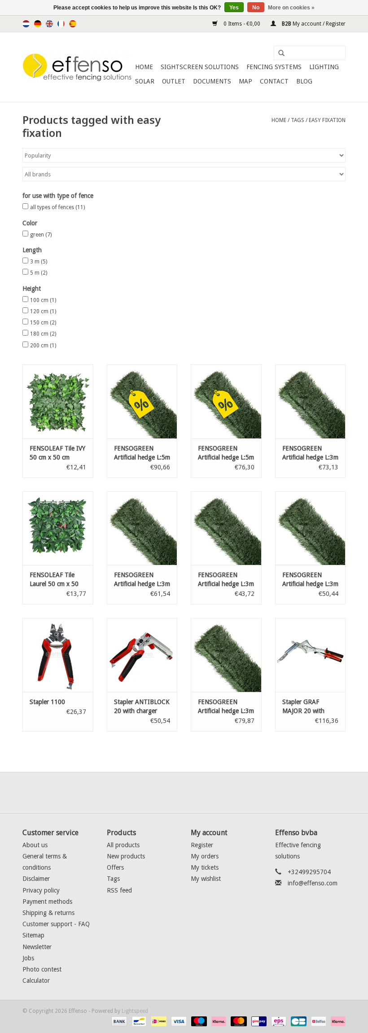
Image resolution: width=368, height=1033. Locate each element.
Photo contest (41, 969)
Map (245, 81)
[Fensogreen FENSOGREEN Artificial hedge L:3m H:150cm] (142, 528)
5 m (38, 273)
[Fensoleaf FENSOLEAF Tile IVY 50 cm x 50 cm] (57, 401)
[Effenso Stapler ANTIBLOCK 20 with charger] (142, 655)
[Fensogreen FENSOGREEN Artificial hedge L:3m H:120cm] (310, 528)
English (49, 23)
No (255, 7)
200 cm (43, 345)
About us (35, 845)
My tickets (205, 867)
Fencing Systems (274, 66)
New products (126, 856)
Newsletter (37, 946)
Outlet (173, 81)
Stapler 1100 (47, 701)
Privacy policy (41, 890)
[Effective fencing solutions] (77, 67)
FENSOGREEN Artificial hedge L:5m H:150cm (226, 453)
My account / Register (313, 24)
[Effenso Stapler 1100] (57, 655)
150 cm (43, 323)
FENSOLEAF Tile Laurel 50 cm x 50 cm (54, 579)
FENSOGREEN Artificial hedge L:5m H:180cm (142, 453)
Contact (274, 81)
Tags (297, 120)
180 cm (43, 334)
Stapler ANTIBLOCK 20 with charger (142, 706)
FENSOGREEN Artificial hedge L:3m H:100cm (226, 579)
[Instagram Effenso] (216, 792)
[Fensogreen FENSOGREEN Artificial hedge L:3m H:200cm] (226, 655)
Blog (304, 81)
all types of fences (57, 207)
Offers (115, 867)
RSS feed (119, 890)
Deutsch (37, 23)
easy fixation (327, 120)
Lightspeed (135, 1011)
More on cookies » (291, 7)
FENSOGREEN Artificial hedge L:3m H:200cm (226, 706)
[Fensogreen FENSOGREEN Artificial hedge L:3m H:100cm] (226, 528)
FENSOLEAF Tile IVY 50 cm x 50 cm (57, 453)
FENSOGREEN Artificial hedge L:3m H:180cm (310, 453)
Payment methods (47, 901)
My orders (205, 856)
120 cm (43, 311)
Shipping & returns (48, 912)
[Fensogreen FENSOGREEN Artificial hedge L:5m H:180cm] (142, 401)
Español (72, 23)
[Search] (278, 53)
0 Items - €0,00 (242, 24)
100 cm (43, 300)
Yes (234, 7)
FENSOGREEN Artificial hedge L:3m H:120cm (310, 579)
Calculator (36, 980)
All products (123, 845)
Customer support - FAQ (56, 924)
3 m (38, 261)
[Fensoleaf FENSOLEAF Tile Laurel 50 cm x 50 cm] (57, 528)
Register (202, 845)
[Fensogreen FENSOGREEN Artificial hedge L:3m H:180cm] (310, 401)
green (41, 235)
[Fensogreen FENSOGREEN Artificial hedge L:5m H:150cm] (226, 401)
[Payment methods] (118, 1021)
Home (144, 66)
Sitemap (33, 935)
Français (61, 23)
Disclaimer (36, 878)
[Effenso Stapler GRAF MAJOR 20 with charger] (310, 655)
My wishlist (206, 878)
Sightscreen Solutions (200, 66)
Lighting (324, 66)
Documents (212, 81)
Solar (144, 81)
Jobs (28, 958)
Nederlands (26, 23)
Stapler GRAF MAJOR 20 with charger (303, 706)
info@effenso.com (312, 883)
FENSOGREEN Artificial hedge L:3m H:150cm (142, 579)
